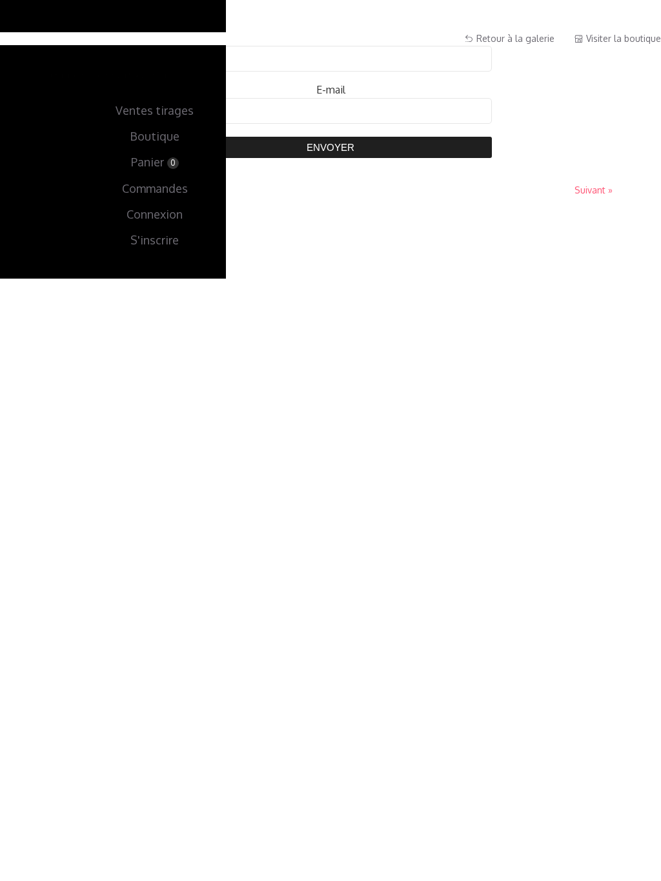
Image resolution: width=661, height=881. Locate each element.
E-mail (330, 89)
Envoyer (330, 147)
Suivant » (594, 189)
